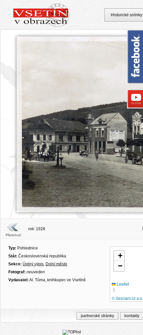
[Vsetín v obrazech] (41, 26)
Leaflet (122, 284)
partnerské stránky (97, 315)
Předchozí (13, 235)
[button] (119, 256)
